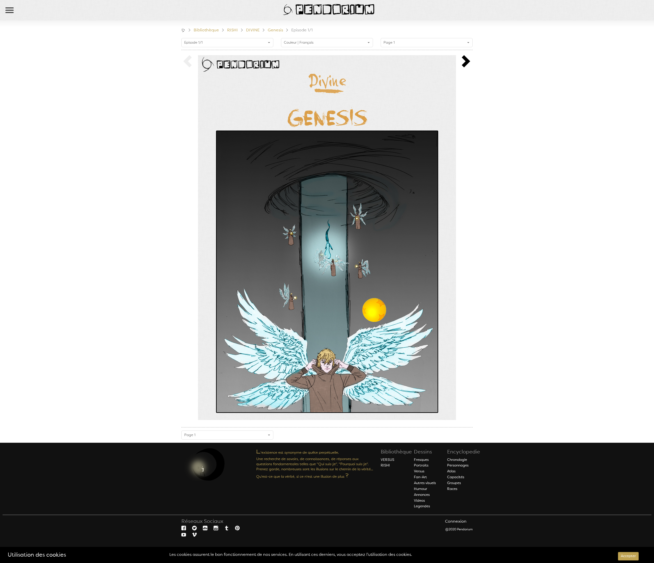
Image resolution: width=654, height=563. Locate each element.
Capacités (455, 477)
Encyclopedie (463, 452)
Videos (419, 500)
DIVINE (253, 30)
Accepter (628, 556)
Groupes (454, 483)
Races (452, 489)
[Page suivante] (466, 61)
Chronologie (457, 460)
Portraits (421, 465)
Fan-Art (420, 477)
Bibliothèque (206, 30)
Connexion (455, 522)
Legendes (422, 506)
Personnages (458, 465)
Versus (419, 471)
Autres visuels (425, 483)
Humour (420, 489)
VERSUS (387, 460)
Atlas (451, 471)
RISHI (232, 30)
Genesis (275, 30)
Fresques (421, 460)
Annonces (422, 495)
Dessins (423, 452)
